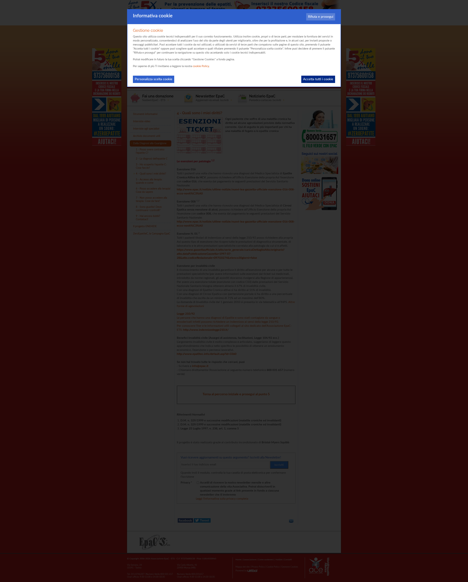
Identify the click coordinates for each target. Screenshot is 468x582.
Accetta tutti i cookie (318, 79)
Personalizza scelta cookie (153, 79)
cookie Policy (201, 66)
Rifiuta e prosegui (320, 16)
